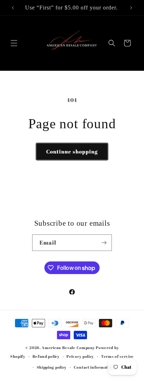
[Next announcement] (131, 7)
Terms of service (117, 356)
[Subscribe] (103, 242)
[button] (14, 43)
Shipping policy (52, 367)
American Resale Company (68, 347)
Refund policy (46, 356)
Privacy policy (80, 356)
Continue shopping (72, 151)
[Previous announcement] (13, 7)
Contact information (94, 367)
